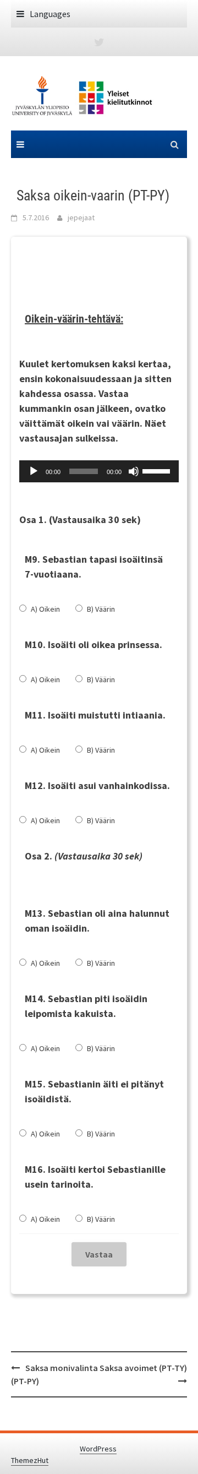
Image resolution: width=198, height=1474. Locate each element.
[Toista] (33, 471)
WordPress (98, 1449)
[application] (99, 471)
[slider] (157, 470)
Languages (50, 13)
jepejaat (81, 217)
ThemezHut (29, 1460)
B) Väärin (101, 609)
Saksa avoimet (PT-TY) (143, 1367)
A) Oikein (45, 609)
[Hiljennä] (133, 471)
